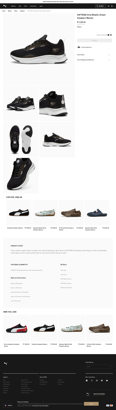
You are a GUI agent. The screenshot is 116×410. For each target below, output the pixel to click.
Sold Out (94, 40)
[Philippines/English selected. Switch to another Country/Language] (12, 405)
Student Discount (25, 392)
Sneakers (22, 11)
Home (3, 11)
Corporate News (44, 382)
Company (42, 380)
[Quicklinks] (112, 6)
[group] (19, 216)
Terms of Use (24, 386)
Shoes (15, 11)
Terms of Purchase (25, 388)
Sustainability (61, 382)
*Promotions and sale (26, 382)
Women (10, 11)
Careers (60, 384)
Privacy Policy (24, 384)
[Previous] (8, 215)
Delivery (5, 392)
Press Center (43, 384)
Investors (60, 380)
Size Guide (5, 388)
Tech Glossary (6, 384)
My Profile (5, 390)
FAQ (4, 380)
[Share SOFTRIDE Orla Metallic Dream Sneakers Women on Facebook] (108, 35)
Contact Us (6, 386)
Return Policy (24, 380)
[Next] (107, 215)
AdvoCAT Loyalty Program (27, 390)
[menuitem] (13, 6)
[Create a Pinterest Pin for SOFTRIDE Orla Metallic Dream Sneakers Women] (111, 35)
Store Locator (6, 382)
